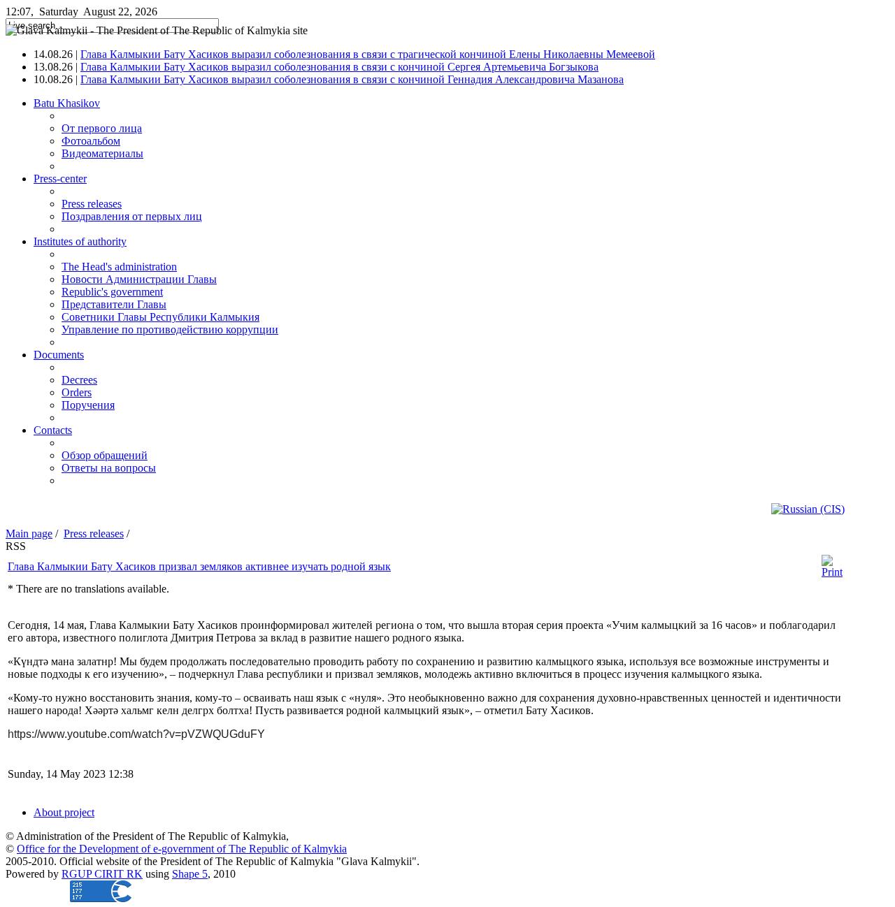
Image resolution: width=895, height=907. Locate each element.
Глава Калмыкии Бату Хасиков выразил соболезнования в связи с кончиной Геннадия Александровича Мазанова (352, 79)
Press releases (92, 204)
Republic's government (112, 292)
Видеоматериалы (102, 153)
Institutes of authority (80, 241)
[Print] (832, 572)
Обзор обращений (105, 455)
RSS (16, 546)
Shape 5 (190, 874)
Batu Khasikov (67, 103)
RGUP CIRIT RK (102, 874)
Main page (29, 533)
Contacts (53, 430)
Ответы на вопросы (109, 468)
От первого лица (102, 128)
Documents (59, 355)
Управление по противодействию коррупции (170, 329)
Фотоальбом (91, 141)
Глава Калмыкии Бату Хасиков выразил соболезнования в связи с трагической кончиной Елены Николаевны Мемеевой (367, 54)
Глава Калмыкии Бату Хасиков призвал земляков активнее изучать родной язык (199, 566)
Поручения (88, 405)
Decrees (79, 380)
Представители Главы (114, 304)
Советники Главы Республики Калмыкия (160, 317)
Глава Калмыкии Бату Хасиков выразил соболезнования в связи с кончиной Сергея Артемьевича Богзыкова (339, 67)
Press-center (60, 178)
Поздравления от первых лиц (132, 216)
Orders (77, 392)
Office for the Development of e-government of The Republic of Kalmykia (182, 849)
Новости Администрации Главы (139, 279)
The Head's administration (119, 267)
